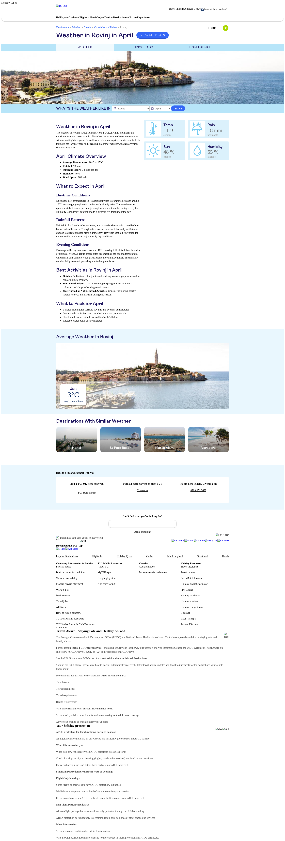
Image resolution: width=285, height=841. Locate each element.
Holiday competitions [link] (192, 607)
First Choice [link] (187, 589)
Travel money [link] (188, 572)
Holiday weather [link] (189, 601)
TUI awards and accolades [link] (70, 618)
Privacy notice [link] (63, 566)
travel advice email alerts (89, 665)
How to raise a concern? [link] (68, 612)
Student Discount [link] (190, 624)
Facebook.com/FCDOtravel (119, 651)
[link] (61, 5)
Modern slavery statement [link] (69, 584)
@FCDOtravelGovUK (80, 651)
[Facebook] (178, 540)
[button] (215, 9)
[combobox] (142, 524)
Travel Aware (63, 682)
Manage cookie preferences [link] (153, 572)
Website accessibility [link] (67, 578)
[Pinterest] (223, 540)
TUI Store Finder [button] (87, 492)
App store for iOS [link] (107, 584)
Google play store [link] (107, 578)
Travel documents (65, 688)
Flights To (97, 556)
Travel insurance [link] (189, 566)
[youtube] (199, 540)
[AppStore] (71, 548)
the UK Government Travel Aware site (203, 647)
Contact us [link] (142, 490)
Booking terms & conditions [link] (70, 572)
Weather (76, 27)
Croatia (87, 27)
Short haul (202, 556)
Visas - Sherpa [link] (188, 618)
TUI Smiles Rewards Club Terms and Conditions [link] (75, 626)
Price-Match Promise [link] (191, 578)
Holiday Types (124, 556)
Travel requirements (66, 695)
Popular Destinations (67, 556)
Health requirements (66, 702)
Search (178, 108)
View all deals (152, 35)
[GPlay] (60, 548)
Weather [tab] (85, 47)
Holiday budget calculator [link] (194, 584)
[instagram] (211, 540)
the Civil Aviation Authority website (80, 837)
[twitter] (189, 540)
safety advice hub (74, 715)
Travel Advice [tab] (200, 47)
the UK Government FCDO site (77, 658)
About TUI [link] (103, 566)
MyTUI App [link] (104, 572)
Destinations (62, 27)
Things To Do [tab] (142, 47)
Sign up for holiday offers (90, 537)
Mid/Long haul (175, 556)
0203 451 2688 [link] (198, 490)
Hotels (225, 556)
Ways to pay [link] (62, 589)
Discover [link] (185, 612)
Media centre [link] (63, 595)
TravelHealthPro (70, 708)
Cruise (149, 556)
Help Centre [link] (194, 8)
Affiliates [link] (61, 607)
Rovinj (123, 27)
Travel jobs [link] (62, 601)
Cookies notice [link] (147, 566)
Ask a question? (142, 531)
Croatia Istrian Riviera (105, 27)
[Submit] (113, 522)
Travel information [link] (178, 8)
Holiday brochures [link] (190, 595)
